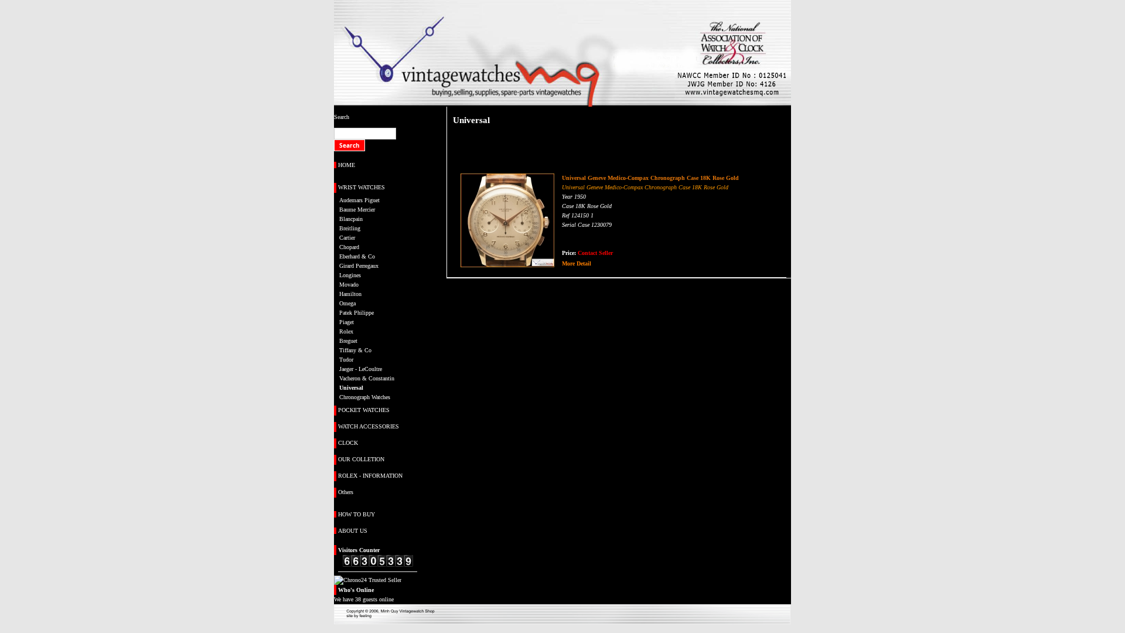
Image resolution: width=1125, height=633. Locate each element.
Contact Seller (595, 253)
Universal (348, 387)
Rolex (343, 331)
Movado (346, 284)
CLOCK (348, 443)
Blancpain (348, 219)
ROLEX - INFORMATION (370, 475)
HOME (346, 165)
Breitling (347, 228)
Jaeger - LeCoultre (358, 369)
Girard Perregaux (356, 266)
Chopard (346, 247)
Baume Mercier (354, 209)
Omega (345, 303)
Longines (347, 275)
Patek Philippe (354, 312)
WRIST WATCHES (361, 187)
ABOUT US (352, 531)
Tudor (343, 359)
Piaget (344, 322)
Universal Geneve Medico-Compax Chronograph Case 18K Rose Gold (650, 178)
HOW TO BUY (356, 514)
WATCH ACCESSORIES (368, 426)
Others (345, 492)
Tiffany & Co (352, 350)
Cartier (344, 237)
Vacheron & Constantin (364, 378)
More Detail (576, 263)
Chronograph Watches (362, 397)
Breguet (345, 341)
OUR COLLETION (361, 459)
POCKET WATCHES (364, 410)
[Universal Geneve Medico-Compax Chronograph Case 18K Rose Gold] (507, 265)
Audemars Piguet (357, 200)
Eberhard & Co (354, 256)
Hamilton (348, 294)
